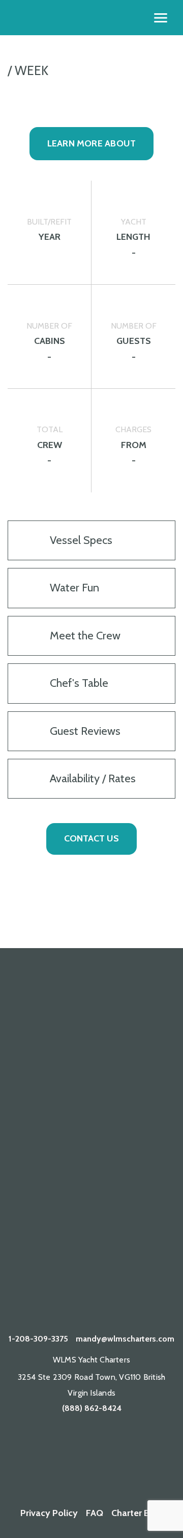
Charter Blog (137, 1513)
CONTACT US (91, 838)
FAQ (94, 1513)
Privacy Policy (49, 1513)
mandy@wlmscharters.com (125, 1339)
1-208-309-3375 (38, 1339)
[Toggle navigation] (160, 18)
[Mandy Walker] (31, 1449)
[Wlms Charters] (122, 1449)
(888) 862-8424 (91, 1408)
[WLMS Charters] (61, 1449)
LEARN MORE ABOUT (91, 143)
